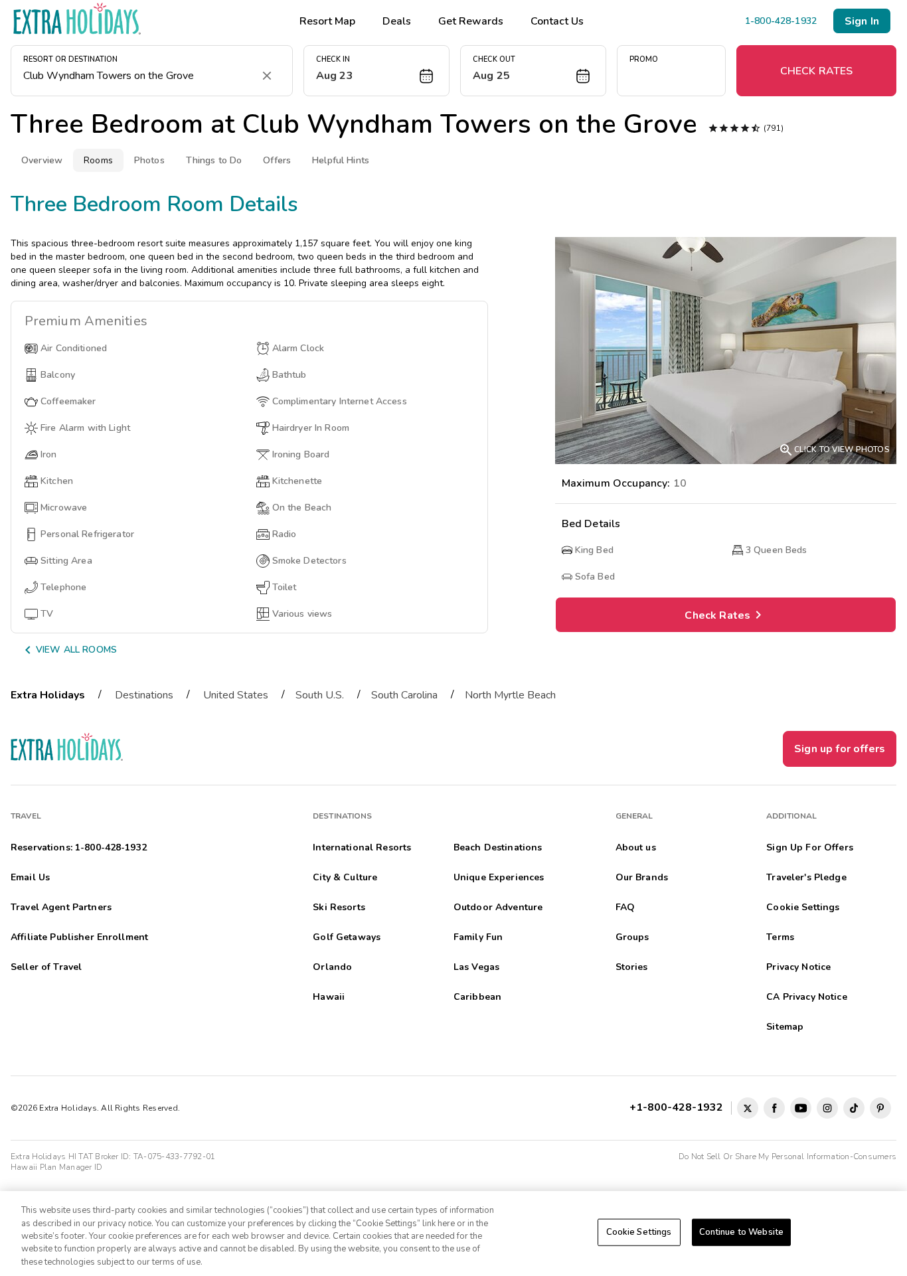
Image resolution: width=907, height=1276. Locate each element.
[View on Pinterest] (880, 1108)
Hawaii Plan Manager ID (56, 1167)
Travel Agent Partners (61, 907)
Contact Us (557, 21)
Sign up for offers (839, 749)
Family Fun (478, 937)
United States (235, 695)
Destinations (144, 695)
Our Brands (642, 877)
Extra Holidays (48, 695)
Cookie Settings (639, 1232)
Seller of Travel (46, 967)
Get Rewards (470, 21)
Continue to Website (741, 1232)
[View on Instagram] (827, 1108)
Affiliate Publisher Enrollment (79, 937)
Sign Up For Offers (809, 847)
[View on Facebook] (774, 1108)
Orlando (332, 967)
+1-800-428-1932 (678, 1107)
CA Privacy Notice (806, 997)
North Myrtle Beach (510, 695)
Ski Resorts (339, 907)
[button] (376, 70)
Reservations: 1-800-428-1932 (79, 847)
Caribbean (477, 997)
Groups (632, 937)
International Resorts (362, 847)
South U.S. (319, 695)
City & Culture (345, 877)
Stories (632, 967)
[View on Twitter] (747, 1108)
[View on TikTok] (854, 1108)
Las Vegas (476, 967)
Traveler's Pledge (806, 877)
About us (636, 847)
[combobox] (138, 75)
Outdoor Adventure (498, 907)
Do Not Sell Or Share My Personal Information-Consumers (787, 1156)
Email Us (30, 877)
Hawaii (329, 997)
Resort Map (327, 21)
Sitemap (784, 1026)
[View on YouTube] (800, 1108)
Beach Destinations (498, 847)
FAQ (625, 907)
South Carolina (404, 695)
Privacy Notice (798, 967)
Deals (396, 21)
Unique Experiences (499, 877)
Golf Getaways (346, 937)
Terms (780, 937)
